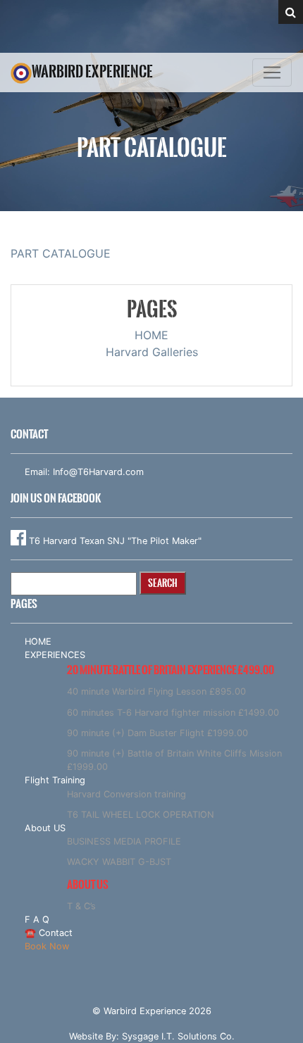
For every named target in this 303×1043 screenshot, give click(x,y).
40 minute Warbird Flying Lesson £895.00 (156, 691)
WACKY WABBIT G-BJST (119, 861)
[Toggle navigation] (272, 72)
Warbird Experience (92, 71)
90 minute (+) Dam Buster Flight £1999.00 (157, 733)
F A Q (37, 919)
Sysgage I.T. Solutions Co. (178, 1036)
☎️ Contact (49, 933)
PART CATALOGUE (61, 253)
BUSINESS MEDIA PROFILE (124, 841)
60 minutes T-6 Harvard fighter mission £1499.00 (173, 712)
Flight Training (55, 780)
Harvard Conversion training (126, 794)
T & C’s (81, 906)
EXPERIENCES (55, 655)
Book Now (47, 946)
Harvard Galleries (152, 352)
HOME (151, 335)
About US (45, 828)
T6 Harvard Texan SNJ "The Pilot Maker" (114, 541)
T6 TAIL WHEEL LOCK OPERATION (140, 814)
